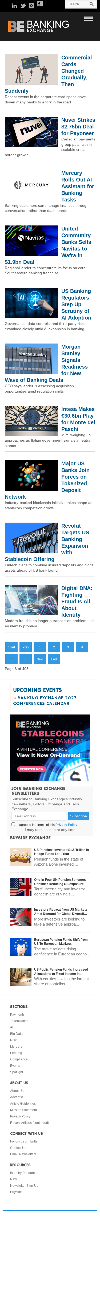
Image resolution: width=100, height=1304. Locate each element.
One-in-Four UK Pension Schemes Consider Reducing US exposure (60, 882)
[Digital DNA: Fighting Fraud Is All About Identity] (31, 614)
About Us (16, 1091)
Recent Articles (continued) (29, 1123)
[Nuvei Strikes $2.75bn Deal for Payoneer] (31, 146)
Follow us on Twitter (24, 1141)
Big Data (16, 1034)
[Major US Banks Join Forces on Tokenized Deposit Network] (31, 489)
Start (11, 647)
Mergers (16, 1046)
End (54, 659)
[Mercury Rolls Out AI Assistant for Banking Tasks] (31, 199)
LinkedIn (14, 6)
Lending (16, 1053)
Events (15, 1066)
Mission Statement (23, 1110)
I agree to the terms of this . (47, 825)
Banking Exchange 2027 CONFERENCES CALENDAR (44, 700)
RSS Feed (31, 6)
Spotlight (16, 1072)
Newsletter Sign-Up (24, 1186)
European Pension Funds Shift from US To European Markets (61, 942)
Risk (13, 1040)
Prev (25, 647)
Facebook (40, 4)
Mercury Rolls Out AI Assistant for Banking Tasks (77, 186)
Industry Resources (24, 1173)
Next (40, 659)
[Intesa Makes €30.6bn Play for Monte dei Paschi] (31, 435)
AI (11, 1027)
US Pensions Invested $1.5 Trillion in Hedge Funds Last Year (61, 852)
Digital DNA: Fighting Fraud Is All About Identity (77, 601)
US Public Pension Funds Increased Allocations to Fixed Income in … (61, 972)
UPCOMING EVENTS (37, 690)
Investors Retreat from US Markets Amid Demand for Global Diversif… (60, 912)
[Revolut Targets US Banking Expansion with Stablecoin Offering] (31, 552)
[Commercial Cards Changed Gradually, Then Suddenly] (31, 83)
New (13, 1179)
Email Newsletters (23, 1154)
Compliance (19, 1059)
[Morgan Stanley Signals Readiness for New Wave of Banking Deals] (31, 372)
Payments (17, 1014)
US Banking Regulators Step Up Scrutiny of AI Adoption (76, 304)
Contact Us (18, 1148)
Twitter (23, 6)
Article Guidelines (23, 1103)
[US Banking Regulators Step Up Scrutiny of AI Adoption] (31, 317)
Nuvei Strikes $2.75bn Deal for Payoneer (78, 126)
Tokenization (19, 1021)
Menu (87, 18)
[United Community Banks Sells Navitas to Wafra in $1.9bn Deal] (31, 254)
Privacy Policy (66, 825)
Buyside (16, 1192)
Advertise (17, 1097)
